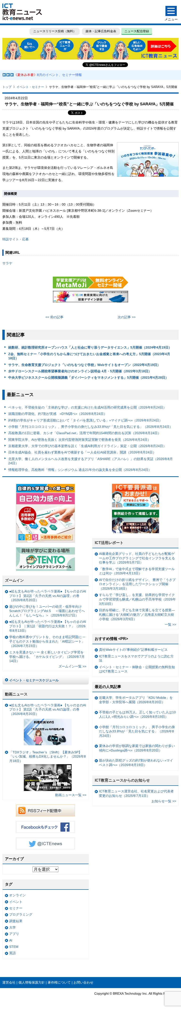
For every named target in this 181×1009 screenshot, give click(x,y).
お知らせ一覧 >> (164, 801)
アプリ (14, 934)
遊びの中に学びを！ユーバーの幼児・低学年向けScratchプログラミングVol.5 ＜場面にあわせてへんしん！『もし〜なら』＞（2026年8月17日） (47, 611)
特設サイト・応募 (15, 239)
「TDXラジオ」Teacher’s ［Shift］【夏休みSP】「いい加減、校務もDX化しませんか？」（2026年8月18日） (47, 756)
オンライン (17, 895)
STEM (13, 947)
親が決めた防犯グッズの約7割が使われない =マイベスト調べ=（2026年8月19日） (136, 763)
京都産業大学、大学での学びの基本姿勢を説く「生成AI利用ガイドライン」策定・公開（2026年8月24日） (87, 446)
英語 (12, 953)
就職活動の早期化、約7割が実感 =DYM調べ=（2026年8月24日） (57, 414)
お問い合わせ (83, 982)
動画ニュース (16, 694)
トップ (7, 87)
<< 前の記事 (54, 317)
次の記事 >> (127, 317)
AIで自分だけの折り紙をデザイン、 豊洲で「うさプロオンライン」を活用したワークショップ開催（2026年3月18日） (137, 584)
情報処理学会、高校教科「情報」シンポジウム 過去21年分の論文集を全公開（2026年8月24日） (80, 470)
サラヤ (7, 263)
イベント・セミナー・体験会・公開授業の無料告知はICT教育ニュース (137, 669)
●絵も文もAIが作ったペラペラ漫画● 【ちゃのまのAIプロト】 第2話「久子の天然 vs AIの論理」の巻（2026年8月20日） (47, 595)
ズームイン (14, 580)
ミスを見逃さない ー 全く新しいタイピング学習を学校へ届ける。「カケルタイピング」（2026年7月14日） (47, 656)
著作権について (59, 982)
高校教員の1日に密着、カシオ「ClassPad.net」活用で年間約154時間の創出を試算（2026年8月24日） (84, 433)
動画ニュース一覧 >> (70, 795)
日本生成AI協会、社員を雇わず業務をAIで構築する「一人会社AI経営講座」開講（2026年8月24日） (82, 452)
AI (10, 940)
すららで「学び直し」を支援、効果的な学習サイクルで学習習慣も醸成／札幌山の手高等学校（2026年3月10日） (137, 599)
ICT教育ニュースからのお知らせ (122, 780)
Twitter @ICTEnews (45, 843)
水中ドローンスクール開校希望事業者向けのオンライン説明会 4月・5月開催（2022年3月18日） (80, 371)
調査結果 (15, 921)
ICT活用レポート (109, 543)
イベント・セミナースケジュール (34, 680)
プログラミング (20, 914)
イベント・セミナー (30, 87)
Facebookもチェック (45, 827)
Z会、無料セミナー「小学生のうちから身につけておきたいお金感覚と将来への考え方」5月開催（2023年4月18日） (89, 356)
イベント (15, 902)
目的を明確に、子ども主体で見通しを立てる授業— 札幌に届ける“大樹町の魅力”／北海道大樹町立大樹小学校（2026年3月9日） (137, 614)
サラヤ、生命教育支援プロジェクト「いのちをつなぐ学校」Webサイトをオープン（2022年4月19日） (84, 365)
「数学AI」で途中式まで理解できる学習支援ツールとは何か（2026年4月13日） (137, 571)
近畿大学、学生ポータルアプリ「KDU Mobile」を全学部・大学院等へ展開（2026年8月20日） (136, 700)
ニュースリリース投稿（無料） (54, 31)
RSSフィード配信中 (45, 810)
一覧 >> (170, 624)
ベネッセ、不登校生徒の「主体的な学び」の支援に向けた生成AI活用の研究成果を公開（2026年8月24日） (87, 407)
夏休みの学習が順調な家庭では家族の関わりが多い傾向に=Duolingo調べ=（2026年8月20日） (137, 748)
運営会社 (9, 982)
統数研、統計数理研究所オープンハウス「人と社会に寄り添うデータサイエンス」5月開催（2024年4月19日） (90, 347)
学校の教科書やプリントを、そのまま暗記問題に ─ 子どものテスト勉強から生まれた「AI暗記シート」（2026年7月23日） (47, 641)
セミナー (15, 908)
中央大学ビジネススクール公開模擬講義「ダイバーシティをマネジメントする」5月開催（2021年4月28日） (88, 377)
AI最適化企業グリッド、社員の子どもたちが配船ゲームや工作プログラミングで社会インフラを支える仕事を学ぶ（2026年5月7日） (137, 558)
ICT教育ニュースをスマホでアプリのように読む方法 (136, 658)
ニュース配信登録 (136, 31)
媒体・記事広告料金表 (101, 31)
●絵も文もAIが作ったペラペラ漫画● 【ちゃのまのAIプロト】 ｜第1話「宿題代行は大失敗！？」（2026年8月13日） (47, 626)
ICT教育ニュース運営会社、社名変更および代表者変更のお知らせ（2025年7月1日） (136, 793)
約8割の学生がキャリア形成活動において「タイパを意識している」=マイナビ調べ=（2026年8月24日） (85, 420)
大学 (12, 927)
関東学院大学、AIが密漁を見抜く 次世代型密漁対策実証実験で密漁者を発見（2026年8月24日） (79, 439)
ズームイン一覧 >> (72, 666)
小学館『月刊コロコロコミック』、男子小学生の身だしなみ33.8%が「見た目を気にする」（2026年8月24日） (90, 427)
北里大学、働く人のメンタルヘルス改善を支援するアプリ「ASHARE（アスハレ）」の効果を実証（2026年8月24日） (90, 461)
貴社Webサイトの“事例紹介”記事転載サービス (133, 649)
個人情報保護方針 (31, 982)
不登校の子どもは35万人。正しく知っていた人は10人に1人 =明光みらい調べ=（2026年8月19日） (137, 714)
